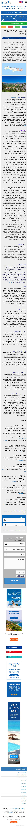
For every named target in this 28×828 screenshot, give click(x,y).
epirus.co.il (23, 792)
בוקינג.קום (24, 26)
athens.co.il (23, 780)
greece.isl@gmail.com (16, 810)
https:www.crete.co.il (21, 778)
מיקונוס (13, 813)
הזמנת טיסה (3, 26)
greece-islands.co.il (21, 772)
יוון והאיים (11, 812)
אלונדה (10, 282)
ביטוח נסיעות (10, 26)
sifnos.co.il (23, 786)
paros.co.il (23, 798)
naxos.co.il (23, 800)
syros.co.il (23, 803)
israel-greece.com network (18, 808)
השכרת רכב (17, 26)
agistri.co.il (23, 789)
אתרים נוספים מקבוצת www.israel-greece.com (21, 768)
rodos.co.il (23, 783)
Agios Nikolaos (15, 97)
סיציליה (9, 813)
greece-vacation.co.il (21, 775)
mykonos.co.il (23, 795)
